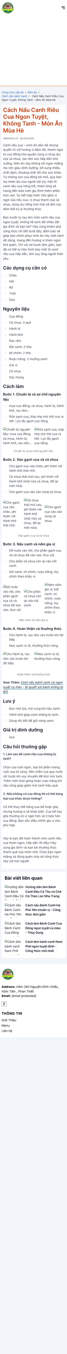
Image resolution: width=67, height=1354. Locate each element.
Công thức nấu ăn (13, 92)
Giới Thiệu (9, 1020)
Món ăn (32, 92)
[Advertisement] (33, 50)
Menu (6, 1025)
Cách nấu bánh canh (14, 96)
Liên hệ (7, 1031)
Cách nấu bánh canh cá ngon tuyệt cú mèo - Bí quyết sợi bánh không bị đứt (33, 687)
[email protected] (24, 996)
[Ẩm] (4, 1004)
